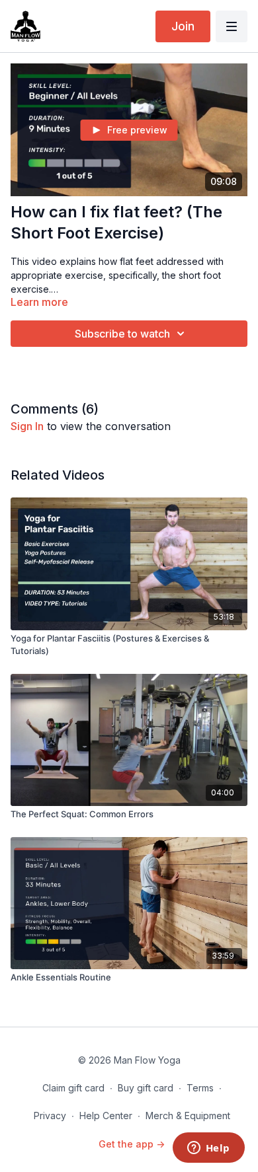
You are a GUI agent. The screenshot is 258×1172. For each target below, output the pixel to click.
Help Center (105, 1115)
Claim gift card (73, 1087)
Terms (200, 1087)
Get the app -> (132, 1144)
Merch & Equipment (188, 1115)
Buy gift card (145, 1087)
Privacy (50, 1115)
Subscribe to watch (122, 333)
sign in (27, 426)
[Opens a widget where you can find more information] (208, 1148)
